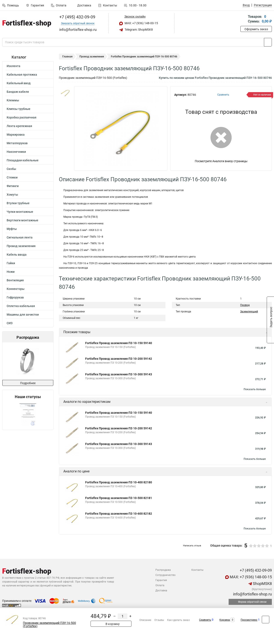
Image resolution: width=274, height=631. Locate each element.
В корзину (112, 624)
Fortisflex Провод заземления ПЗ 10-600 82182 (118, 513)
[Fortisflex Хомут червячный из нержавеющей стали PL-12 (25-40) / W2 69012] (27, 361)
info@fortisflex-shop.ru (252, 594)
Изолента (13, 66)
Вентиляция (15, 280)
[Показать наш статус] (27, 414)
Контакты (110, 5)
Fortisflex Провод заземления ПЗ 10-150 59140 (118, 343)
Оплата (61, 5)
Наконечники (16, 151)
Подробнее (28, 383)
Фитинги (13, 186)
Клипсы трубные (18, 109)
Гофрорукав (15, 297)
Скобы (11, 169)
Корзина (224, 619)
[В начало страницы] (265, 619)
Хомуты (12, 194)
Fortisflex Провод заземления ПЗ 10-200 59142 (118, 358)
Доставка (84, 5)
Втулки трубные (18, 203)
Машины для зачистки (23, 314)
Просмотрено (249, 619)
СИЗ (9, 323)
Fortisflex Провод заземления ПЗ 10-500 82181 (118, 498)
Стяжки (12, 177)
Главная (67, 56)
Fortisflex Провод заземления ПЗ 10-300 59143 (118, 374)
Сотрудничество (165, 575)
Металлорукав (17, 143)
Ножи (11, 271)
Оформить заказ (256, 29)
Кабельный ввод (19, 83)
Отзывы (159, 620)
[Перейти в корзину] (243, 19)
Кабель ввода (17, 254)
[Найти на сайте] (268, 42)
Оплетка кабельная (21, 306)
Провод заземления (21, 246)
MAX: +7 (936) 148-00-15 (141, 23)
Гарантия (37, 5)
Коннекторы (15, 289)
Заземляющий (249, 311)
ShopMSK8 (262, 583)
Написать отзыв (192, 545)
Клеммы (13, 100)
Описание (145, 620)
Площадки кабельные (23, 160)
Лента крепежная (19, 126)
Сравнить (205, 619)
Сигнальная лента (20, 237)
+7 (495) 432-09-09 (76, 16)
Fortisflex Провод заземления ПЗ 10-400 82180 (118, 482)
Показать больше (255, 389)
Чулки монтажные (20, 211)
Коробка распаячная (21, 117)
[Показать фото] (65, 92)
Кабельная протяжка (22, 74)
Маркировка (16, 134)
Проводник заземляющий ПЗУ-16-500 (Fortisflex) (49, 624)
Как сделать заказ (178, 620)
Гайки (11, 263)
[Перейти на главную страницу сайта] (26, 23)
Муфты (12, 229)
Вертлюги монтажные (22, 220)
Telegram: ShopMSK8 (138, 29)
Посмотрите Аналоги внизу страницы (221, 161)
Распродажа (163, 569)
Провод (245, 305)
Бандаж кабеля (18, 91)
